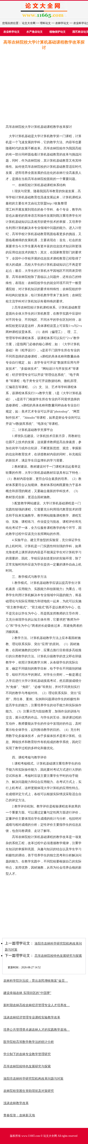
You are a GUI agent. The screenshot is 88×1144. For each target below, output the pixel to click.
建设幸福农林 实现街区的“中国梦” (27, 993)
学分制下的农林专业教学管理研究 (27, 1054)
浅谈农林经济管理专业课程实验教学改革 (31, 1017)
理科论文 (45, 23)
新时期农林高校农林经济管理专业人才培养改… (36, 1005)
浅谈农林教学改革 (16, 1103)
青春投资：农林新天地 (19, 1115)
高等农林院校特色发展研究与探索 (58, 955)
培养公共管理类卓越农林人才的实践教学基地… (36, 1029)
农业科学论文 (11, 31)
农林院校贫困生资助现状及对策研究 (28, 1091)
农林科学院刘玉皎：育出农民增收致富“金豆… (35, 980)
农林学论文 (62, 23)
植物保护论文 (57, 31)
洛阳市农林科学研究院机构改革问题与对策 (33, 1078)
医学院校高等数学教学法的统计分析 (28, 1042)
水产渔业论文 (34, 31)
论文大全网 (28, 23)
